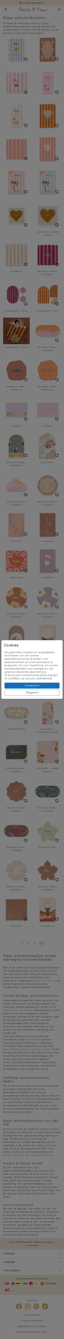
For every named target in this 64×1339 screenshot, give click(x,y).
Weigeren (32, 692)
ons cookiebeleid (41, 678)
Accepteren (32, 685)
